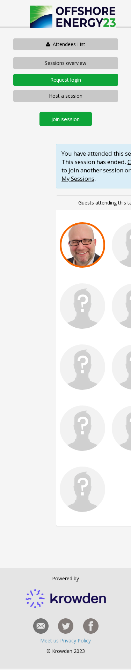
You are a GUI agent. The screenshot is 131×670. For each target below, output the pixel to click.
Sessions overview (65, 63)
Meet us (50, 640)
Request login (65, 79)
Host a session (65, 95)
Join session (65, 119)
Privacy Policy (75, 640)
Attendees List (67, 44)
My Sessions (77, 178)
